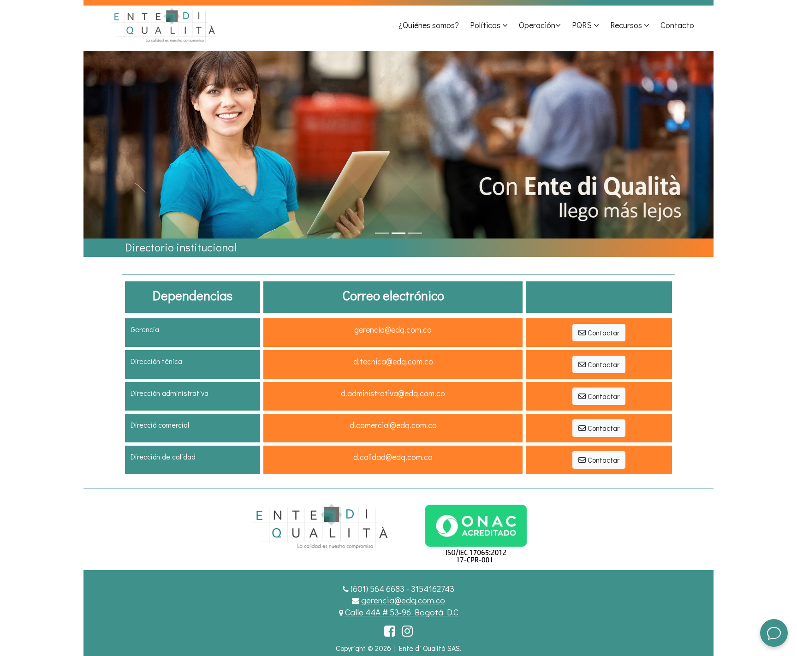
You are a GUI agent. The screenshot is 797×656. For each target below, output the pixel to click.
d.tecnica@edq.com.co (393, 361)
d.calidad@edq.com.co (393, 457)
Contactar (602, 332)
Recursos (627, 24)
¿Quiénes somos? (428, 24)
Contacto (677, 24)
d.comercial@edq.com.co (393, 425)
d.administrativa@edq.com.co (393, 393)
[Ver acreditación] (503, 526)
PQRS (583, 24)
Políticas (486, 24)
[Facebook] (390, 631)
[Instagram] (407, 631)
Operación (537, 24)
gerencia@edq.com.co (393, 329)
